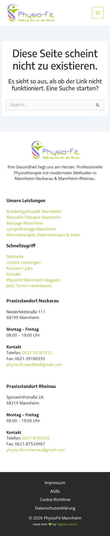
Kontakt (13, 274)
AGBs (55, 491)
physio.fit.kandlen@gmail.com (34, 364)
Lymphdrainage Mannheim (31, 229)
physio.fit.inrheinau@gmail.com (35, 449)
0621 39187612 (37, 352)
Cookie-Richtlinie (55, 499)
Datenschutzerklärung (55, 508)
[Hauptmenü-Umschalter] (98, 13)
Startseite (14, 256)
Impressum (55, 482)
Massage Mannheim (24, 223)
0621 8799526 (36, 438)
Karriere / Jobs (19, 268)
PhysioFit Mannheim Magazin (33, 280)
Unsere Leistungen (23, 262)
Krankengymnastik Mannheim (33, 211)
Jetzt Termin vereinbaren (29, 285)
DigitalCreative (67, 524)
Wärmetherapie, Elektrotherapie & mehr (43, 234)
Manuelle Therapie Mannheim (33, 217)
